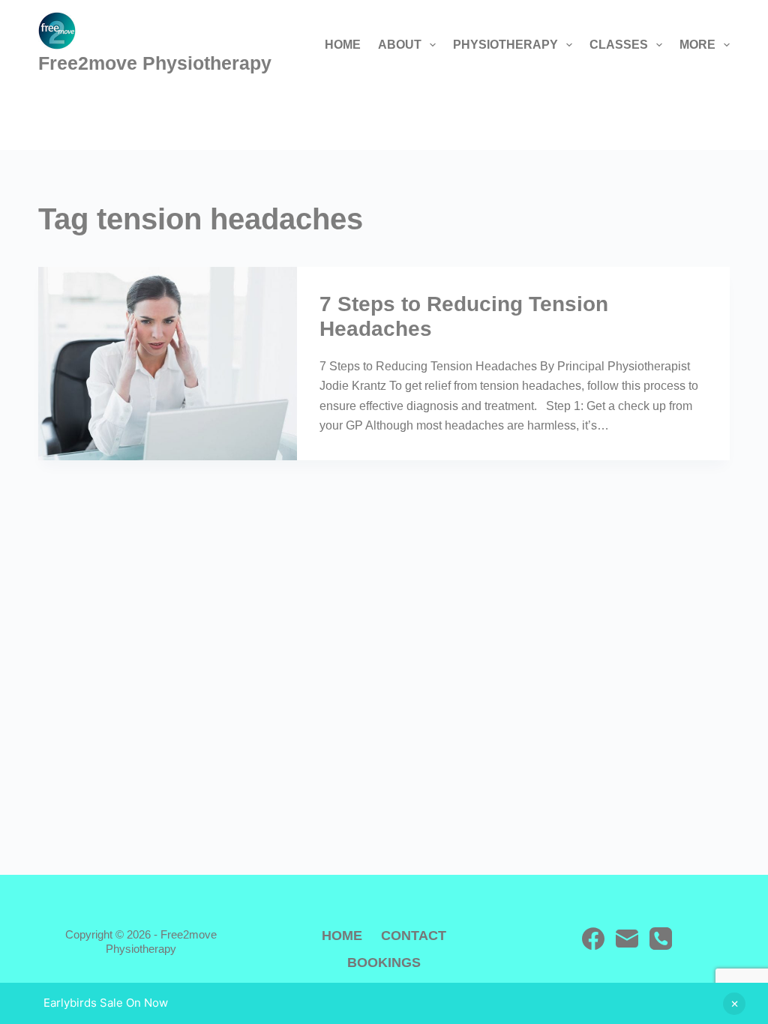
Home (343, 44)
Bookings (384, 962)
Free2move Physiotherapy (155, 62)
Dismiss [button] (734, 1004)
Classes (619, 44)
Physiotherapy (505, 44)
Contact (413, 935)
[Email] (627, 938)
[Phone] (661, 938)
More (698, 44)
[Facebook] (593, 938)
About (400, 44)
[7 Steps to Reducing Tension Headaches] (167, 363)
